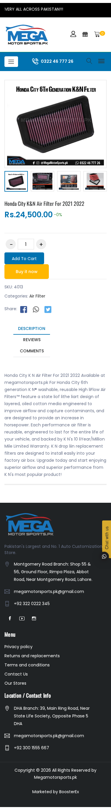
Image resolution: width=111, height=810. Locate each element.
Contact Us (16, 674)
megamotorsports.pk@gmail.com (49, 591)
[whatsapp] (35, 309)
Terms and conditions (27, 665)
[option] (16, 182)
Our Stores (15, 683)
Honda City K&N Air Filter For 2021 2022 (44, 203)
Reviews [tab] (32, 340)
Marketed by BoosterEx (55, 792)
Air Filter (37, 296)
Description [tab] (31, 328)
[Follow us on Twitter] (48, 309)
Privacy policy (18, 647)
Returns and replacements (32, 656)
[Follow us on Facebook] (23, 309)
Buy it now (27, 272)
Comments (32, 351)
